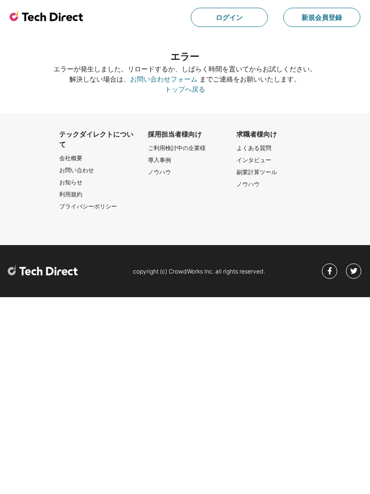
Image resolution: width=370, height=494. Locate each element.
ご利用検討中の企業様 (177, 147)
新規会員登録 (322, 17)
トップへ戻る (185, 89)
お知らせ (70, 182)
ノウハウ (159, 172)
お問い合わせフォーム (164, 79)
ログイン (229, 17)
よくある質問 (254, 147)
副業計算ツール (257, 172)
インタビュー (254, 160)
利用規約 (70, 194)
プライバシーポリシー (88, 206)
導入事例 (159, 160)
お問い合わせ (76, 170)
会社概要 (70, 158)
